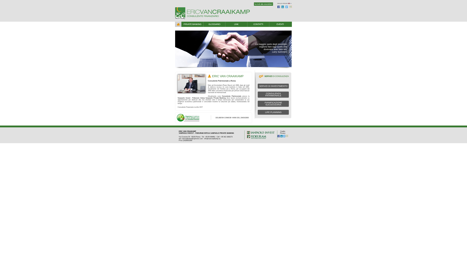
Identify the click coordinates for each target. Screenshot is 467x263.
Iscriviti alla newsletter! (263, 4)
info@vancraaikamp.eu (212, 139)
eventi (280, 24)
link (236, 24)
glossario (214, 24)
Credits (282, 131)
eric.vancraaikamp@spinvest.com (191, 139)
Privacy (282, 133)
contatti (258, 24)
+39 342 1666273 (226, 137)
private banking (192, 24)
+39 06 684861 (210, 137)
